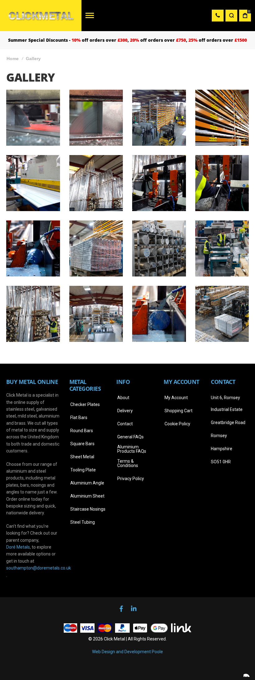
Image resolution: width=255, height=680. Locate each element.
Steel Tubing (82, 522)
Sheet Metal (82, 456)
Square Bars (82, 443)
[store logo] (40, 15)
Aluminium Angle (87, 482)
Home (13, 58)
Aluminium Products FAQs (131, 449)
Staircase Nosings (87, 509)
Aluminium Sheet (87, 495)
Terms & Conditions (127, 463)
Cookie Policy (177, 423)
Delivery (125, 410)
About (123, 397)
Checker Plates (85, 404)
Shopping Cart (178, 410)
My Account (176, 397)
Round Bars (81, 430)
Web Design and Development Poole (127, 651)
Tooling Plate (83, 469)
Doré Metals (18, 547)
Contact (125, 423)
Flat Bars (78, 417)
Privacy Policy (130, 478)
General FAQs (130, 436)
